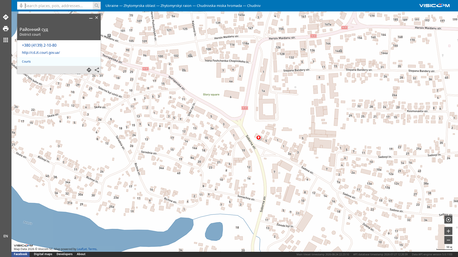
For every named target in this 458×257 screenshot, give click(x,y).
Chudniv (253, 5)
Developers (65, 254)
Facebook (20, 254)
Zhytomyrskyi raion (176, 5)
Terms (92, 249)
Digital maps (43, 254)
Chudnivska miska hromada (219, 5)
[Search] (97, 6)
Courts (26, 61)
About (81, 254)
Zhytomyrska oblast (139, 5)
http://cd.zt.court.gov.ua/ (41, 52)
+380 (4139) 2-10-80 (39, 45)
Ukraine (111, 5)
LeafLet (82, 249)
